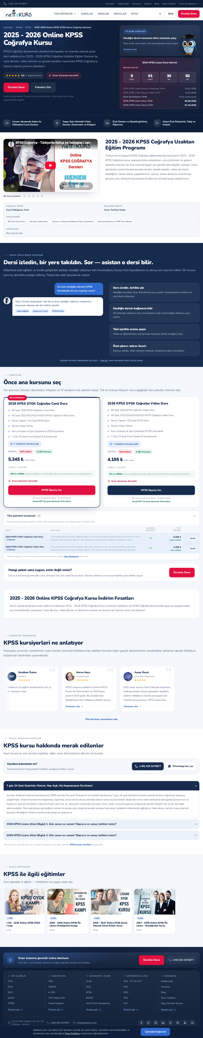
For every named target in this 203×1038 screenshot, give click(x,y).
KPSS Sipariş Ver (52, 490)
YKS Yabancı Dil (56, 997)
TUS (10, 981)
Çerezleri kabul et (155, 1031)
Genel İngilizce (56, 1003)
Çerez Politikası (72, 1033)
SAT (125, 1003)
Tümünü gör (14, 1009)
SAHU (11, 997)
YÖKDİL (52, 986)
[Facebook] (141, 1023)
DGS (88, 986)
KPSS (28, 27)
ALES (89, 981)
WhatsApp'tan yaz (182, 766)
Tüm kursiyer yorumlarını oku (101, 719)
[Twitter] (148, 1023)
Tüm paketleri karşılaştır (24, 515)
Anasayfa (110, 3)
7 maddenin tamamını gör (26, 443)
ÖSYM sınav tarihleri (81, 844)
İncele (192, 538)
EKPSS (89, 997)
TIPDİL (11, 1003)
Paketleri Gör (43, 87)
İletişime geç (167, 1009)
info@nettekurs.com (87, 1022)
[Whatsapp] (185, 1023)
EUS (10, 992)
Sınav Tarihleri (169, 3)
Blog (156, 3)
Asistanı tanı (130, 49)
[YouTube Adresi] (192, 1023)
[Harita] (170, 1023)
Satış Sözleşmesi (71, 556)
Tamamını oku (72, 706)
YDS (50, 981)
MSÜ (125, 992)
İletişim (147, 3)
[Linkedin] (163, 1023)
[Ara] (160, 14)
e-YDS (51, 992)
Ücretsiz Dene (188, 13)
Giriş (170, 13)
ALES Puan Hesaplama (98, 1003)
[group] (101, 689)
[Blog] (178, 1023)
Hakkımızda (123, 3)
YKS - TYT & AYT (132, 981)
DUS (10, 986)
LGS (125, 986)
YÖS (125, 997)
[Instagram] (156, 1023)
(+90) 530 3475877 (17, 3)
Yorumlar (136, 3)
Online (19, 27)
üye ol (104, 360)
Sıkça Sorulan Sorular (172, 1003)
